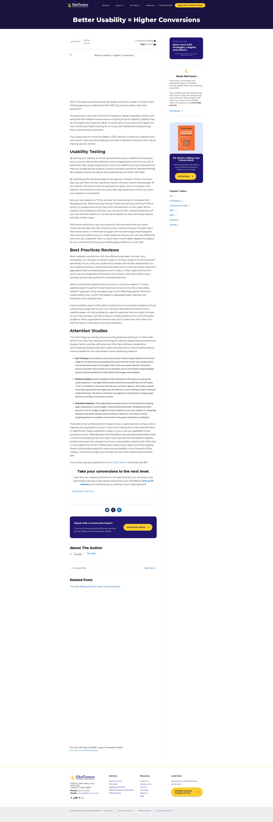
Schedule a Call (145, 784)
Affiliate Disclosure (144, 810)
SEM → (173, 215)
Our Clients (144, 790)
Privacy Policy (108, 810)
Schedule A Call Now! (83, 491)
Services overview (115, 781)
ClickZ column (120, 462)
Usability (149, 44)
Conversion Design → (180, 205)
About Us (143, 787)
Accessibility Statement (164, 810)
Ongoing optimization (117, 787)
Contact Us (144, 781)
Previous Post (78, 568)
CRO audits (113, 784)
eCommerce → (177, 200)
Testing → (175, 224)
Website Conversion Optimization (121, 790)
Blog (142, 796)
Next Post (150, 568)
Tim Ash (86, 43)
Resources (144, 793)
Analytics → (176, 220)
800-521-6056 (84, 791)
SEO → (173, 210)
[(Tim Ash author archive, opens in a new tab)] (75, 41)
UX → (173, 196)
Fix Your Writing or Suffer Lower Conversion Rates (96, 747)
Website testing (115, 793)
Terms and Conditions (125, 810)
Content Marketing (85, 750)
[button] (107, 510)
